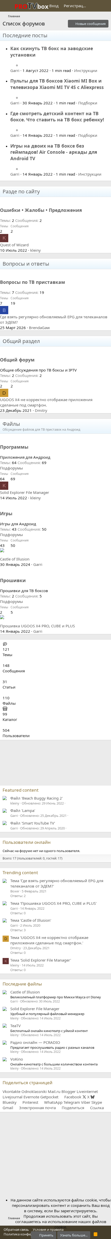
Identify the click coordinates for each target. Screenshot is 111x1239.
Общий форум (17, 360)
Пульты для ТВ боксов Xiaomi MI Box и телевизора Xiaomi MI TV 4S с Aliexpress (57, 84)
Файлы (11, 423)
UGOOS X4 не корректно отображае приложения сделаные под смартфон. (46, 402)
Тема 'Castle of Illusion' (30, 920)
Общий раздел (21, 341)
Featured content (20, 790)
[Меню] (7, 6)
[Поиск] (105, 6)
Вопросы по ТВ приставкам (32, 282)
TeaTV (15, 1025)
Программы (14, 447)
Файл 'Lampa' (22, 810)
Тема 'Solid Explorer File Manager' (40, 960)
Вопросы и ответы (26, 263)
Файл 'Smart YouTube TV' (32, 823)
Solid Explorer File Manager (24, 492)
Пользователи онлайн (27, 842)
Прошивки (13, 580)
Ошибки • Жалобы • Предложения (41, 210)
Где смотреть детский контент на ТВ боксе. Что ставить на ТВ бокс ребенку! (57, 116)
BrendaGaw (39, 327)
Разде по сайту (21, 191)
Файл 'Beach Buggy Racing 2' (36, 798)
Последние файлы (22, 984)
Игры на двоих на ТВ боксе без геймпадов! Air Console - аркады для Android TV (53, 152)
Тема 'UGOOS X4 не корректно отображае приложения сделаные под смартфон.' (49, 940)
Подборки (87, 102)
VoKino (16, 1059)
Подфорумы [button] (11, 468)
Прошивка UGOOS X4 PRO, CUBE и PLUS (37, 625)
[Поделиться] (23, 65)
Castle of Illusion (14, 559)
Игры (6, 513)
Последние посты (25, 35)
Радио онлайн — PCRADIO (35, 1042)
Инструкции (85, 70)
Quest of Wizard (14, 244)
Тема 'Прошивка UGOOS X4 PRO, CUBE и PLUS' (53, 903)
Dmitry (41, 410)
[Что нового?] (95, 6)
